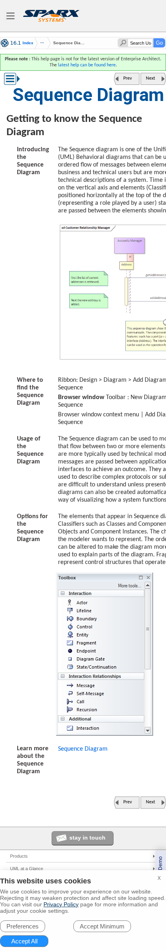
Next (150, 78)
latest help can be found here (87, 65)
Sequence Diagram (83, 749)
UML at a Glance (26, 868)
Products (19, 856)
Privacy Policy (61, 904)
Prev (127, 78)
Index (28, 43)
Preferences (22, 926)
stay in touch (87, 837)
